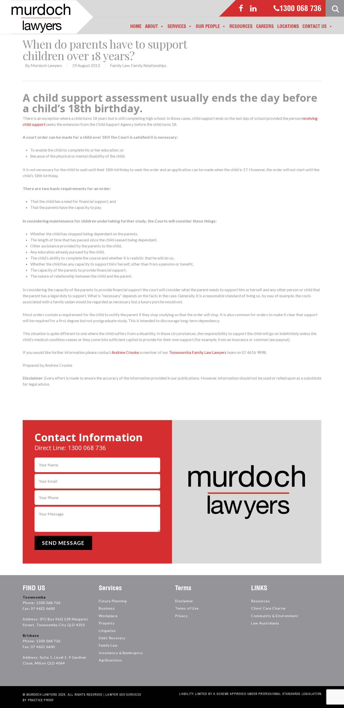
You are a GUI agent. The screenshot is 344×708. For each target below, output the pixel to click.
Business (107, 608)
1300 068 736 (300, 9)
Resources (241, 26)
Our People (208, 26)
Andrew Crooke (125, 352)
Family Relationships (148, 65)
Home (136, 26)
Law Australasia (265, 623)
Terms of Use (187, 608)
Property (107, 623)
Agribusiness (110, 660)
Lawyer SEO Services (123, 694)
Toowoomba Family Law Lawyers (197, 352)
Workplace (108, 616)
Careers (265, 26)
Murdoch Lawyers (46, 65)
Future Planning (113, 601)
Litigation (107, 630)
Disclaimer (184, 601)
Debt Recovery (112, 638)
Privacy (181, 616)
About (151, 26)
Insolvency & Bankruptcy (121, 653)
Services (176, 26)
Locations (288, 26)
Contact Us (314, 26)
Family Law (119, 65)
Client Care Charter (268, 608)
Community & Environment (274, 616)
